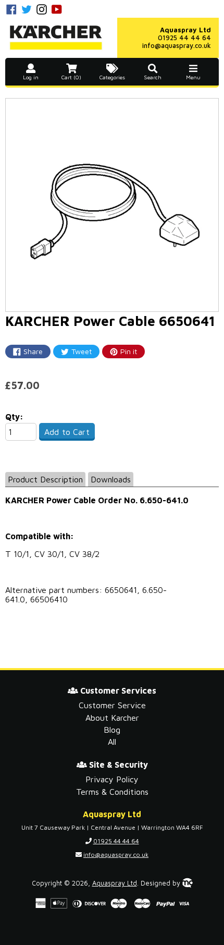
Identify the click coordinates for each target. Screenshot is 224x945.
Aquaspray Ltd (114, 883)
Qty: (14, 416)
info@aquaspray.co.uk (176, 45)
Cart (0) (71, 77)
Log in (31, 77)
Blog (112, 729)
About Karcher (112, 717)
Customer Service (112, 705)
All (112, 741)
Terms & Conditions (112, 791)
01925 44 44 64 (184, 37)
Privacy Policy (112, 779)
